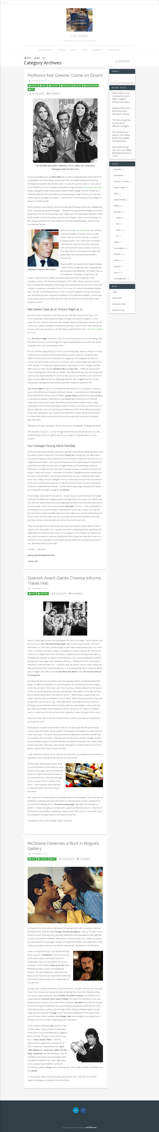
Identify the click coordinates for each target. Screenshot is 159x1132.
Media (78, 85)
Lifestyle (37, 58)
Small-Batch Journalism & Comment (79, 40)
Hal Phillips (79, 36)
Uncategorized (120, 278)
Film (44, 85)
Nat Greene (81, 230)
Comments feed (118, 304)
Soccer (116, 272)
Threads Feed (114, 50)
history (55, 85)
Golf (115, 193)
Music (84, 50)
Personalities (92, 85)
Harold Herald (119, 199)
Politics (117, 260)
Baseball (117, 169)
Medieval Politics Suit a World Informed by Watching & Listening (121, 111)
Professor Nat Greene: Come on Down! (65, 75)
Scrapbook (97, 50)
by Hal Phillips (38, 94)
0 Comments (55, 94)
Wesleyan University (92, 187)
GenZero (62, 50)
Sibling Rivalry (46, 50)
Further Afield (119, 187)
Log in (114, 292)
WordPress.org (118, 310)
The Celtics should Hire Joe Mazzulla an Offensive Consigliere (121, 123)
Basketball (118, 175)
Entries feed (117, 298)
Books (34, 85)
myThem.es (91, 1127)
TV (32, 89)
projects (117, 266)
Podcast (117, 254)
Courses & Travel (121, 181)
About (74, 50)
